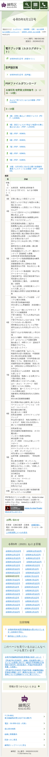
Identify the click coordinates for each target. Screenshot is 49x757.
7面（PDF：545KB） (18, 147)
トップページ (17, 29)
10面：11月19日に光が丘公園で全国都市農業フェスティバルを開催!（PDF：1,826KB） (26, 169)
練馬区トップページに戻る (15, 745)
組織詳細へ (35, 525)
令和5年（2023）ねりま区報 (31, 32)
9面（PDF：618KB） (18, 160)
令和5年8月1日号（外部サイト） (23, 59)
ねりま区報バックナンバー (11, 32)
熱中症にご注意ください (17, 636)
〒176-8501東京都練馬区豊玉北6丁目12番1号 (18, 717)
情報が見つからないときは (22, 686)
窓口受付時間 (10, 729)
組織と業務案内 (11, 734)
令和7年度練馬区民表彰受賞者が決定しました (23, 657)
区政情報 (26, 29)
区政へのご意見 (11, 740)
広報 (33, 29)
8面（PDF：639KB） (18, 153)
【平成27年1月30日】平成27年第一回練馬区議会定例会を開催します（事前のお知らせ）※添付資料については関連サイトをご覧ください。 (24, 672)
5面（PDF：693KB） (18, 133)
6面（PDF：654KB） (18, 140)
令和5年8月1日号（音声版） (21, 75)
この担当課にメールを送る (16, 532)
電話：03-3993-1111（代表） (16, 723)
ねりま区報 (40, 29)
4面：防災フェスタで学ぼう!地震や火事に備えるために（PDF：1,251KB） (26, 126)
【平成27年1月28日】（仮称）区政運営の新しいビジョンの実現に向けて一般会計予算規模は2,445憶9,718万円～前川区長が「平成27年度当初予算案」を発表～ (24, 663)
